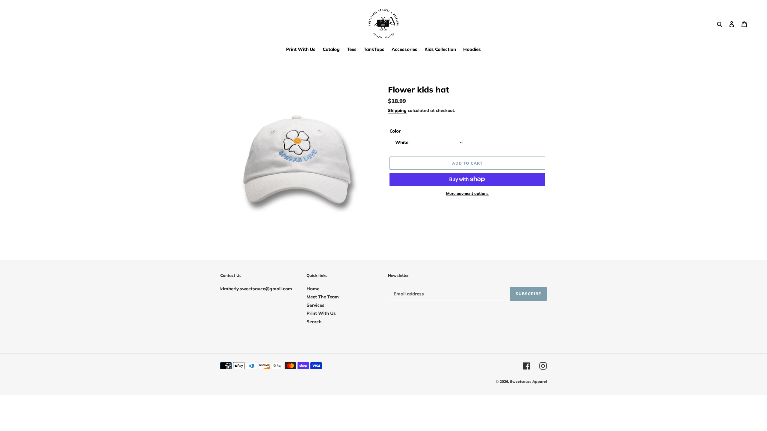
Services (315, 305)
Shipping (397, 110)
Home (313, 289)
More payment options (467, 193)
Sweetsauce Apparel (528, 381)
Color (395, 131)
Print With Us (321, 313)
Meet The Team (323, 297)
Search (314, 321)
